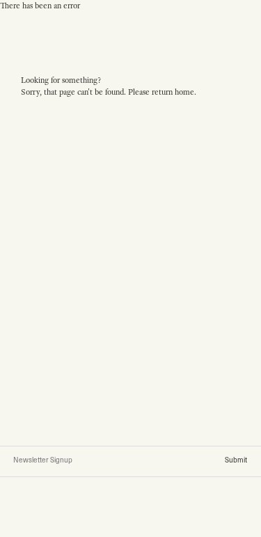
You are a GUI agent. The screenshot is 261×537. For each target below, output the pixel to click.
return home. (174, 92)
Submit (236, 459)
